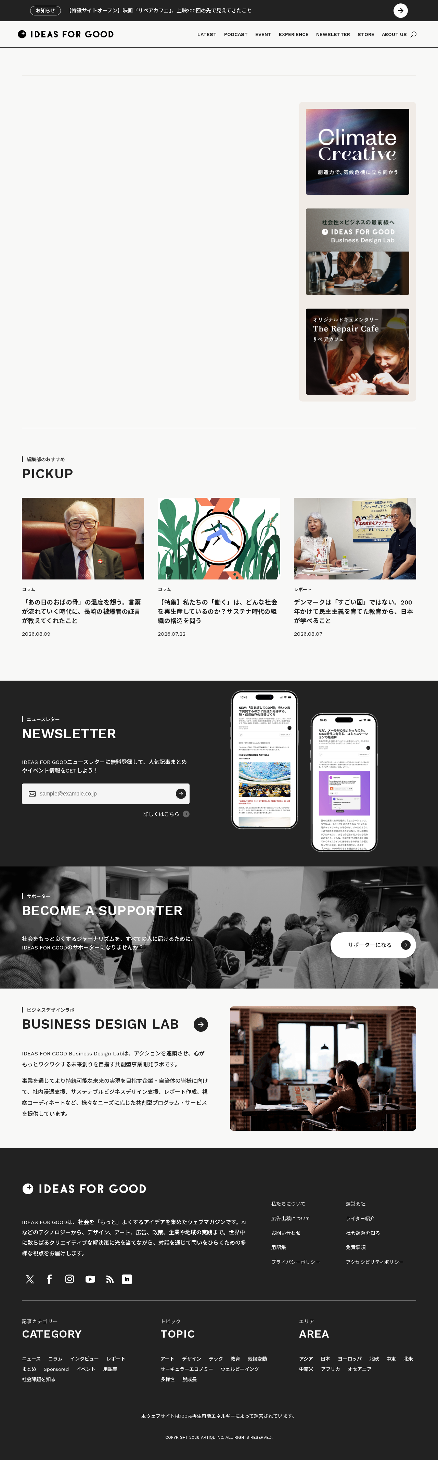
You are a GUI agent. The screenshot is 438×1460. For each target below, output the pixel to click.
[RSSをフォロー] (110, 1279)
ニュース (31, 1359)
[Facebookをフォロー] (49, 1279)
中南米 (306, 1369)
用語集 (278, 1247)
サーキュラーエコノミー (186, 1369)
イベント (85, 1369)
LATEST (207, 34)
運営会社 (355, 1204)
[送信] (181, 794)
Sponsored (56, 1369)
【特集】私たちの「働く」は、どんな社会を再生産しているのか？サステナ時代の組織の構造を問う (217, 611)
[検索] (413, 34)
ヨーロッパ (350, 1359)
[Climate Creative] (357, 193)
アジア (306, 1359)
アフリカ (330, 1369)
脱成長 (189, 1379)
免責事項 (355, 1247)
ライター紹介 (360, 1218)
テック (216, 1359)
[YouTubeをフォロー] (90, 1279)
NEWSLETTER (333, 34)
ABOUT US (394, 34)
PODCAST (236, 34)
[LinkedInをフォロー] (127, 1279)
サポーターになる (370, 945)
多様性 (167, 1379)
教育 (235, 1359)
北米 (408, 1359)
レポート (116, 1359)
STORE (366, 34)
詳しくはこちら (161, 814)
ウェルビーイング (240, 1369)
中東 (391, 1359)
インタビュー (84, 1359)
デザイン (191, 1359)
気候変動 (257, 1359)
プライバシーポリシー (295, 1262)
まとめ (29, 1369)
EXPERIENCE (294, 34)
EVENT (263, 34)
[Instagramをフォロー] (69, 1279)
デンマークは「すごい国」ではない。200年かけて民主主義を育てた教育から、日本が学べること (353, 611)
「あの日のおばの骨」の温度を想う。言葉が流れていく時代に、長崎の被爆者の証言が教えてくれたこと (81, 611)
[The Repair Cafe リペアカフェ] (357, 393)
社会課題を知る (363, 1233)
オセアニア (360, 1369)
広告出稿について (290, 1218)
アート (167, 1359)
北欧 (374, 1359)
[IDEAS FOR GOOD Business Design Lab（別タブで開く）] (357, 293)
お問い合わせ (286, 1233)
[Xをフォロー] (30, 1279)
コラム (55, 1359)
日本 (325, 1359)
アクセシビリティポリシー (375, 1262)
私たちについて (288, 1204)
